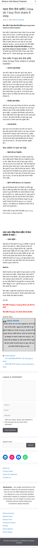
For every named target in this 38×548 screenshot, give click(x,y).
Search (30, 445)
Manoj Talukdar (18, 20)
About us (6, 468)
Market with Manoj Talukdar (14, 1)
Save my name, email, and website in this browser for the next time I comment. (19, 422)
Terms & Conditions (10, 474)
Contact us (7, 477)
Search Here (7, 442)
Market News (8, 516)
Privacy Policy (8, 471)
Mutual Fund (7, 519)
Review (5, 526)
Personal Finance (9, 523)
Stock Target (7, 532)
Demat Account (8, 513)
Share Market (10, 356)
